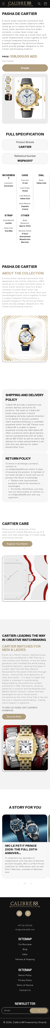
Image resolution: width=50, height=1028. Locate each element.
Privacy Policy (25, 980)
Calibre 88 (18, 1022)
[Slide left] (19, 883)
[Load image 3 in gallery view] (8, 96)
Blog (25, 949)
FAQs (25, 954)
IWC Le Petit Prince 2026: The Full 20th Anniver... (21, 849)
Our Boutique (25, 944)
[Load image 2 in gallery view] (8, 88)
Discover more (14, 717)
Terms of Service (25, 985)
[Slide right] (31, 883)
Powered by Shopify (36, 1022)
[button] (3, 4)
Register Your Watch (17, 544)
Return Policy (25, 975)
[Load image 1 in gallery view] (8, 80)
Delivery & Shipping (25, 959)
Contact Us (25, 990)
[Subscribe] (39, 1010)
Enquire (25, 67)
